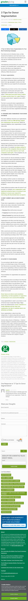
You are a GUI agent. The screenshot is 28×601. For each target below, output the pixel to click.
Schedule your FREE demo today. (14, 525)
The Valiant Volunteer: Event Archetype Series (12, 560)
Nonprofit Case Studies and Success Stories (13, 493)
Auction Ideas (6, 475)
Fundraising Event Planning (10, 481)
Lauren (7, 390)
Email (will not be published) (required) (9, 412)
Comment (3, 424)
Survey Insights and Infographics (12, 503)
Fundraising (12, 341)
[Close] (26, 582)
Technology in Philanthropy (11, 506)
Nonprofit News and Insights (11, 497)
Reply (7, 399)
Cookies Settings (14, 594)
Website (3, 418)
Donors (6, 341)
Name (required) (5, 407)
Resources (13, 5)
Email (3, 460)
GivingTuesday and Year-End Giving (13, 487)
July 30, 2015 (13, 390)
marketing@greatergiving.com (11, 573)
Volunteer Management (9, 509)
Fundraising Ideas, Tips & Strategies (13, 484)
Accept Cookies (14, 598)
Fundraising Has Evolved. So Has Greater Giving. (12, 567)
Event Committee (7, 478)
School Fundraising (8, 500)
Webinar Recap (6, 512)
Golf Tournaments (8, 490)
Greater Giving (17, 19)
